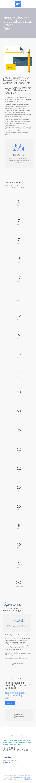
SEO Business (28, 779)
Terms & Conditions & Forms (21, 777)
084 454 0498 (7, 762)
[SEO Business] (18, 4)
